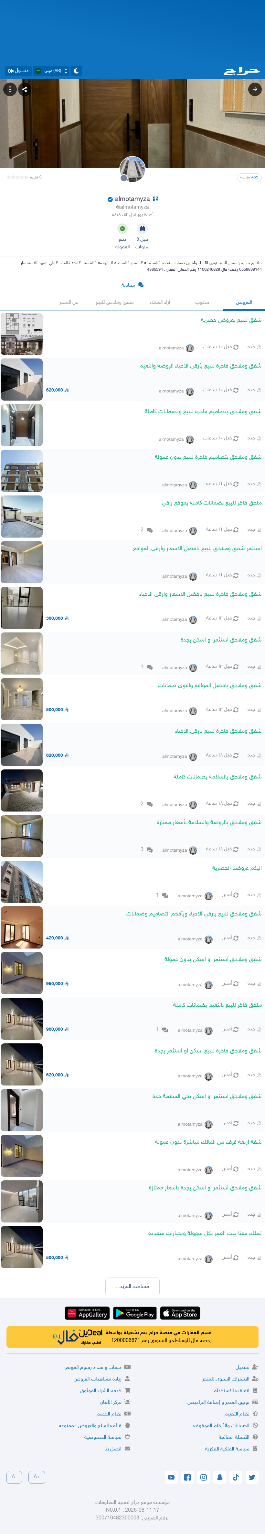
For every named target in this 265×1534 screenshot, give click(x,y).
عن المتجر (69, 303)
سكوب (202, 303)
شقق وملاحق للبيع (115, 303)
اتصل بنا (113, 1449)
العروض (244, 303)
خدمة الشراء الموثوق (101, 1391)
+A (37, 1477)
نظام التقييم (237, 1414)
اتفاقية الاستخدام (231, 1391)
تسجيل (242, 1368)
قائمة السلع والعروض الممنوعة (90, 1426)
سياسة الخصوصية (103, 1438)
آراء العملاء (160, 303)
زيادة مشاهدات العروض (98, 1379)
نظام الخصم (109, 1414)
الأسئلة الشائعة (234, 1438)
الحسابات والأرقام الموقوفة (221, 1426)
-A (14, 1477)
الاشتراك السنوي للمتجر (225, 1379)
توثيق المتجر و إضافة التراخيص (218, 1403)
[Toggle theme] (76, 70)
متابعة (249, 177)
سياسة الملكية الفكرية (227, 1449)
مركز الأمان (111, 1403)
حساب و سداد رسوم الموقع (93, 1368)
